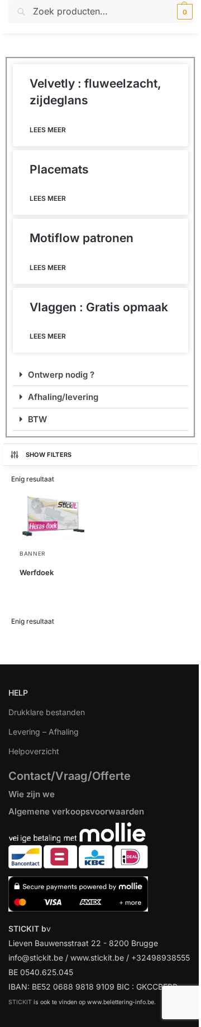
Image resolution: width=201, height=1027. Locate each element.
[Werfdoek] (53, 518)
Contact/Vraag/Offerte (69, 776)
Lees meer (48, 130)
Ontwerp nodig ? (61, 374)
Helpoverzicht (33, 751)
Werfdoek (37, 572)
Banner (32, 553)
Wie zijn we (31, 794)
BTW (37, 419)
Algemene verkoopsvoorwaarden (76, 811)
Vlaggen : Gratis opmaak (99, 307)
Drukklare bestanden (46, 712)
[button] (183, 12)
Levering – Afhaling (43, 731)
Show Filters (49, 455)
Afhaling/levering (63, 397)
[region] (100, 946)
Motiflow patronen (81, 238)
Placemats (59, 169)
